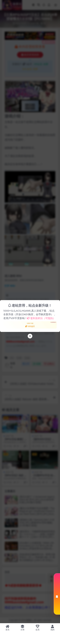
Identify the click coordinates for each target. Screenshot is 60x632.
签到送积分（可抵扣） (42, 318)
